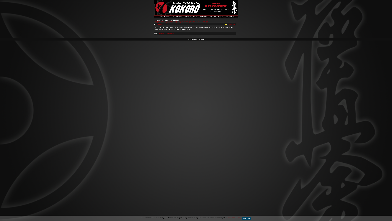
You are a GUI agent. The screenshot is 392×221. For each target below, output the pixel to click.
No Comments (231, 24)
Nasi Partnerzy (162, 20)
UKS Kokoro (177, 17)
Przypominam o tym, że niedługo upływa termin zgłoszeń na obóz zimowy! (181, 22)
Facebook (175, 20)
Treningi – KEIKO (191, 17)
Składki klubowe (216, 17)
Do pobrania (230, 17)
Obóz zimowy (159, 24)
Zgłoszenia (170, 33)
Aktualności (164, 17)
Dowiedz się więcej (234, 218)
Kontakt (203, 17)
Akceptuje (246, 218)
